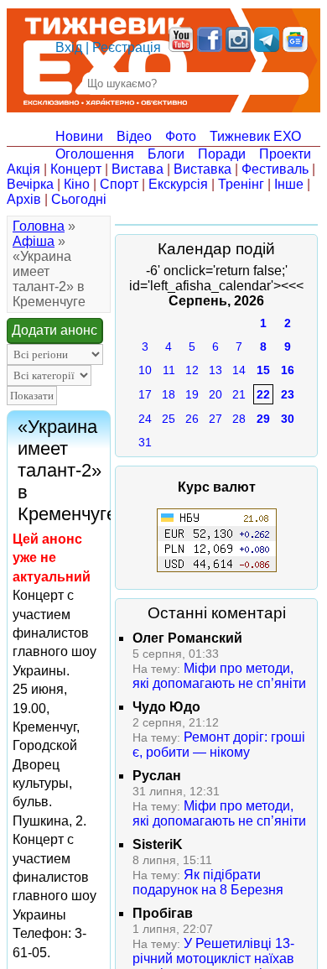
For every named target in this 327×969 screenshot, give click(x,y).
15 (263, 370)
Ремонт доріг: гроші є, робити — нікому (218, 744)
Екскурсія (178, 184)
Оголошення (94, 154)
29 (263, 418)
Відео (134, 136)
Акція (23, 169)
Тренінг (241, 184)
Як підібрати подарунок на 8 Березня (207, 882)
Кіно (77, 184)
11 (169, 370)
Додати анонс (54, 330)
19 (192, 394)
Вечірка (30, 184)
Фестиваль (275, 169)
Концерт (75, 169)
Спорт (119, 184)
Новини (79, 136)
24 (145, 418)
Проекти (285, 154)
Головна (39, 226)
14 (239, 370)
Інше (289, 184)
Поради (222, 154)
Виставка (202, 169)
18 (168, 394)
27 (215, 418)
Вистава (138, 169)
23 (287, 394)
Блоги (166, 154)
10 (145, 370)
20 (215, 394)
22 (263, 394)
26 (192, 418)
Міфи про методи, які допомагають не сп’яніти (219, 675)
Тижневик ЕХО (255, 136)
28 (239, 418)
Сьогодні (78, 199)
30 (287, 418)
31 (145, 442)
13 (215, 370)
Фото (180, 136)
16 (287, 370)
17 (145, 394)
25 (168, 418)
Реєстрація (126, 47)
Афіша (33, 241)
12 (192, 370)
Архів (24, 199)
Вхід (68, 47)
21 (239, 394)
